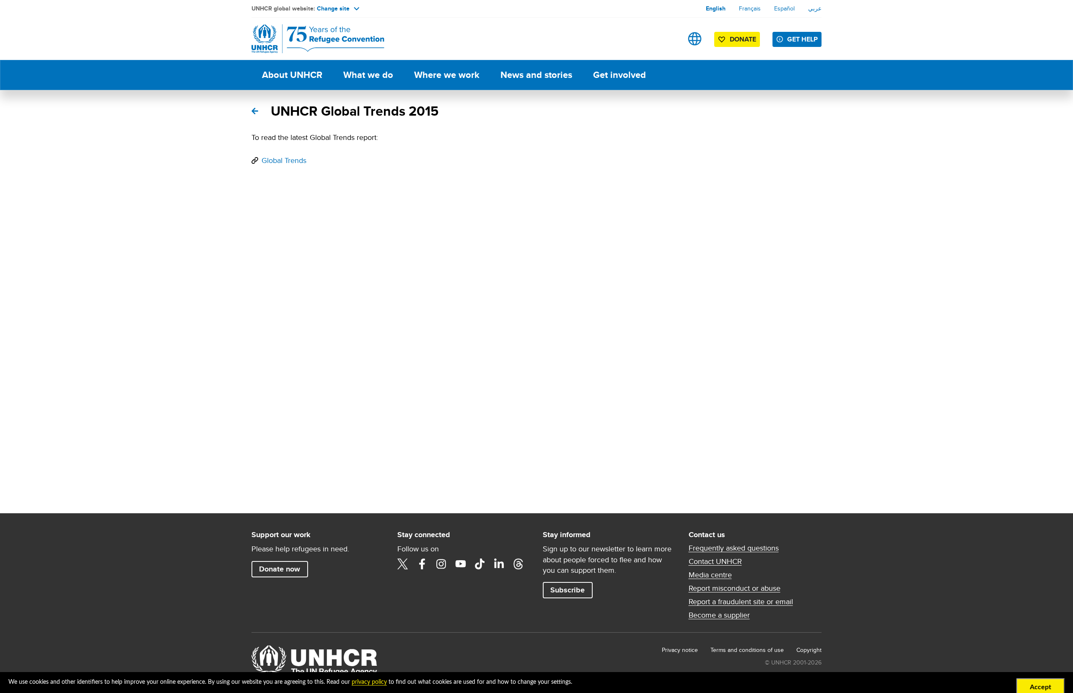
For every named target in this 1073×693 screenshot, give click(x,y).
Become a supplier (719, 615)
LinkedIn (499, 564)
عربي (815, 8)
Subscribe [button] (567, 589)
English (716, 8)
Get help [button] (802, 39)
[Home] (310, 39)
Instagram (441, 564)
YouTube (460, 564)
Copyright (809, 650)
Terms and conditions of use (747, 650)
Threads (518, 564)
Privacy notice (680, 650)
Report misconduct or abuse (734, 588)
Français (750, 8)
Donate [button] (743, 39)
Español (784, 8)
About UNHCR (292, 75)
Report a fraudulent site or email (741, 601)
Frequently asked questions (734, 548)
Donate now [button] (279, 569)
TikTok (479, 564)
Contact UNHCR (715, 561)
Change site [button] (333, 8)
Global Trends (284, 160)
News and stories (536, 75)
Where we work (446, 75)
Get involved (619, 75)
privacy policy (369, 682)
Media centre (710, 574)
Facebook (422, 564)
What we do (368, 75)
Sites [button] (695, 39)
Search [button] (668, 39)
